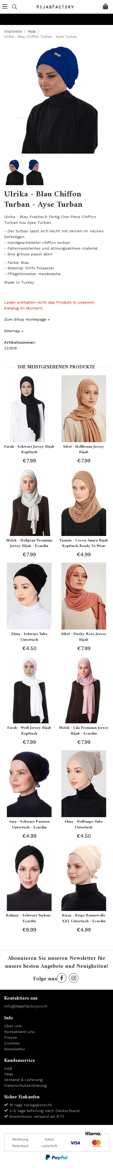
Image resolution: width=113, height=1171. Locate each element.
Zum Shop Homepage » (27, 319)
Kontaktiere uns (19, 1031)
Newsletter (14, 1049)
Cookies (11, 1043)
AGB (8, 1068)
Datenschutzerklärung (25, 1085)
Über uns (13, 1026)
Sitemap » (13, 331)
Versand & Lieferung (23, 1079)
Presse (10, 1037)
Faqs (8, 1074)
